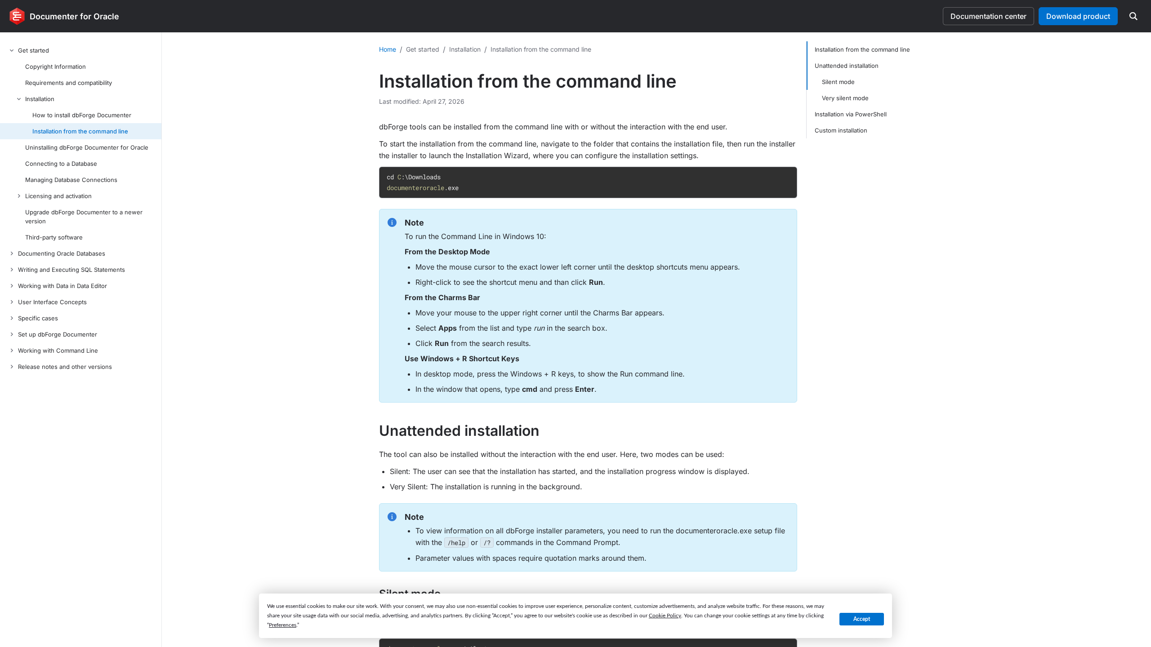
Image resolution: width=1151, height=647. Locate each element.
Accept (861, 619)
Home (387, 49)
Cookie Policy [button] (665, 615)
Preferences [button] (282, 625)
